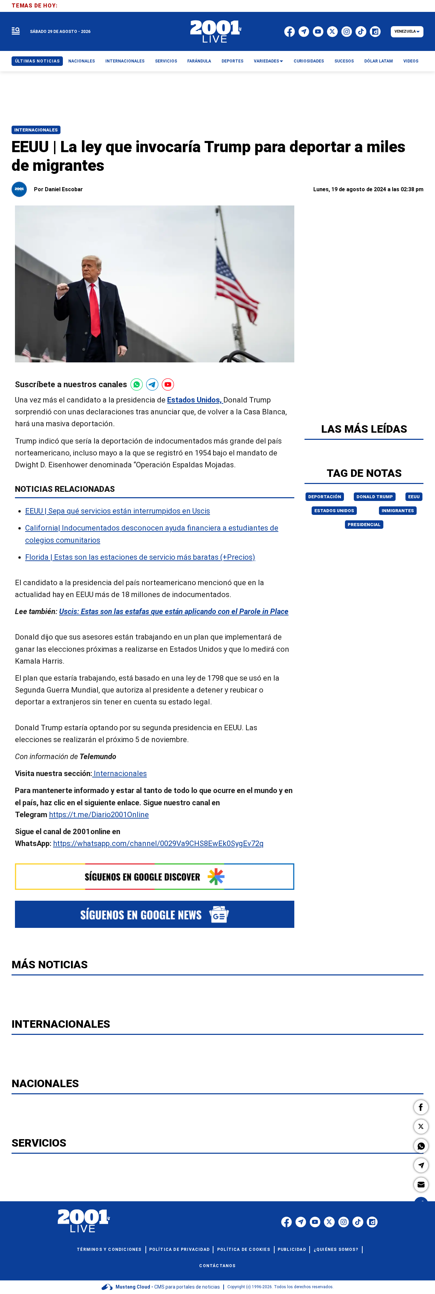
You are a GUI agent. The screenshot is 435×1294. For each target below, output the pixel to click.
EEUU (414, 496)
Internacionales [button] (124, 61)
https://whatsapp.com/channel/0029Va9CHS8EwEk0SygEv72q (158, 843)
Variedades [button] (266, 61)
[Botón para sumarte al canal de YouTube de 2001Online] (168, 384)
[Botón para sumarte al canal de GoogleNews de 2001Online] (154, 914)
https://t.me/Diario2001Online (99, 814)
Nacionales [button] (81, 61)
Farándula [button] (199, 61)
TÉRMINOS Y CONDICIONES (109, 1249)
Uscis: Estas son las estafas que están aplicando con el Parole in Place (174, 612)
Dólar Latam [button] (378, 61)
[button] (421, 1107)
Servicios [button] (166, 61)
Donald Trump (374, 496)
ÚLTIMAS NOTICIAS (37, 61)
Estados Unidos (334, 510)
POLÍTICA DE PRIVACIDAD (179, 1249)
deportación (324, 496)
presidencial (364, 524)
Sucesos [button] (344, 61)
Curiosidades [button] (309, 61)
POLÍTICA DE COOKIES (243, 1249)
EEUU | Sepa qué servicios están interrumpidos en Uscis (117, 511)
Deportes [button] (232, 61)
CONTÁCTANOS (217, 1265)
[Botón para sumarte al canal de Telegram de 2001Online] (152, 384)
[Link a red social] (286, 1222)
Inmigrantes (398, 510)
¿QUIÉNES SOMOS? (336, 1249)
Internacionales (36, 129)
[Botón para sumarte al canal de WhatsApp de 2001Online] (136, 384)
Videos (410, 61)
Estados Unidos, (195, 400)
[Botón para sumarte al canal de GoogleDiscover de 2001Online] (154, 876)
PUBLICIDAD (292, 1249)
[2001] (216, 31)
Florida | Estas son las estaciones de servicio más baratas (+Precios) (140, 557)
